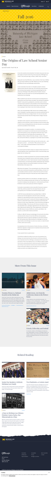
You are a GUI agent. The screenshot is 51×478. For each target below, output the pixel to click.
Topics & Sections (14, 6)
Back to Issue (6, 11)
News (47, 1)
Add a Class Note (44, 453)
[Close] (49, 472)
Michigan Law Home (35, 456)
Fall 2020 (47, 379)
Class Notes (34, 6)
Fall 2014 (23, 410)
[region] (25, 474)
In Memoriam (41, 6)
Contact (42, 454)
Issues (8, 6)
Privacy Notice (12, 475)
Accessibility (33, 453)
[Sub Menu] (10, 6)
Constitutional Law (19, 305)
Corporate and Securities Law (31, 305)
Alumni (42, 1)
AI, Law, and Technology (6, 305)
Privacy (32, 454)
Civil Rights (13, 305)
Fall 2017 (23, 379)
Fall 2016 (23, 290)
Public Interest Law (5, 306)
